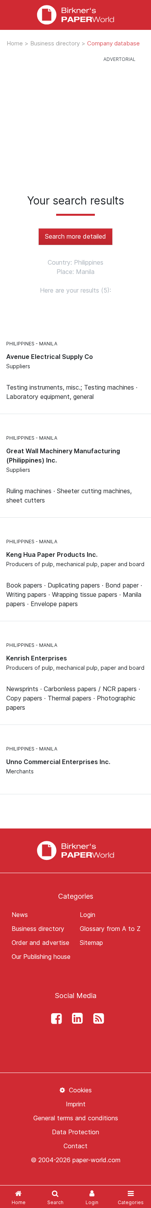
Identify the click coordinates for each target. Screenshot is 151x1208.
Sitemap (91, 942)
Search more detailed (75, 236)
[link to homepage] (75, 15)
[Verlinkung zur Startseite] (75, 850)
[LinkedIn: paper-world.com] (75, 1018)
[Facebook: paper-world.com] (54, 1018)
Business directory (55, 43)
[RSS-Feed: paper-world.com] (96, 1018)
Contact (75, 1146)
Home (15, 43)
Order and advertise (40, 942)
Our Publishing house (41, 956)
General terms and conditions (75, 1118)
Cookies (79, 1090)
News (20, 915)
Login (87, 915)
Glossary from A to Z (110, 928)
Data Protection (75, 1132)
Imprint (76, 1104)
